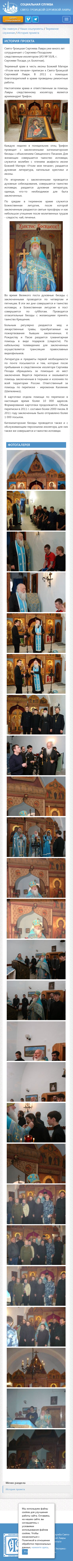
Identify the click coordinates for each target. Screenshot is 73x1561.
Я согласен (26, 1551)
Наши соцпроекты (31, 28)
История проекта (28, 32)
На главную (10, 28)
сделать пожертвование (13, 19)
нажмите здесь (40, 1547)
